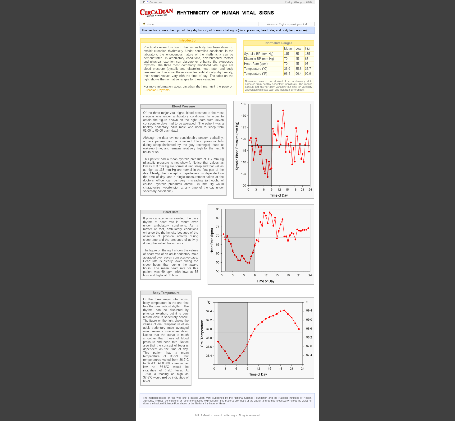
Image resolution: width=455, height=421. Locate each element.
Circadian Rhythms (157, 90)
